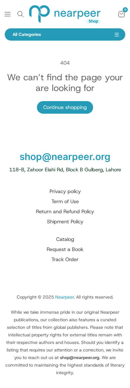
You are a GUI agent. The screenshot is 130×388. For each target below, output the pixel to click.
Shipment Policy (65, 221)
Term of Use (65, 201)
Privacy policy (65, 191)
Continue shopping (65, 107)
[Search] (20, 14)
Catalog (65, 239)
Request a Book (65, 249)
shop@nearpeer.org (65, 156)
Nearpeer (64, 297)
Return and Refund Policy (65, 211)
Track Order (65, 259)
